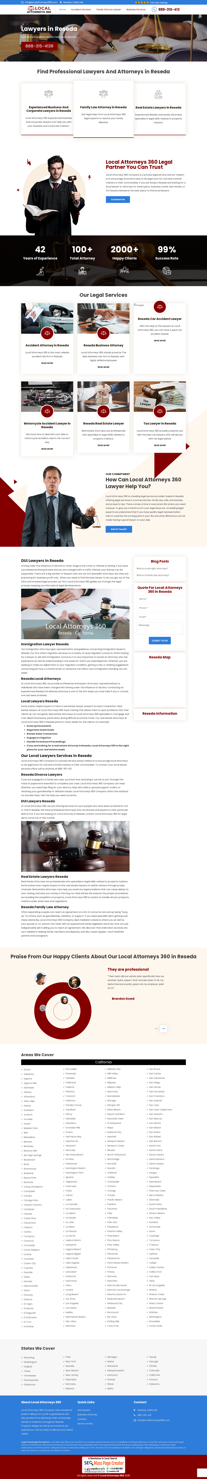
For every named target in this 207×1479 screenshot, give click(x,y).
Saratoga (154, 1168)
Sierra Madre (156, 1195)
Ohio (68, 1357)
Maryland (112, 1366)
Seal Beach (155, 1181)
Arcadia (28, 1119)
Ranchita (112, 1280)
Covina (27, 1254)
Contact (82, 1419)
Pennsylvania (31, 1380)
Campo (28, 1195)
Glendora (71, 1123)
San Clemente (157, 1078)
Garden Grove (74, 1105)
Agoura (28, 1078)
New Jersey (72, 1375)
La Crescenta (73, 1208)
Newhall (111, 1136)
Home (62, 9)
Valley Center (156, 1267)
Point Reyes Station (118, 1262)
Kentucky (112, 1375)
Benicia (28, 1141)
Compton (29, 1236)
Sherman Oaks (157, 1190)
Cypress (28, 1267)
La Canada (71, 1204)
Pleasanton (113, 1258)
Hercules (70, 1150)
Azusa (27, 1123)
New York (71, 1361)
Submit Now (160, 640)
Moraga (111, 1100)
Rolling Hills (113, 1321)
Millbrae (111, 1078)
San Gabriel (155, 1100)
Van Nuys (154, 1276)
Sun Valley (154, 1217)
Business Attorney (87, 1414)
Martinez (70, 1325)
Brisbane (29, 1173)
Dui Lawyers (83, 1410)
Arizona (153, 1379)
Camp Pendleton (33, 1186)
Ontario (111, 1186)
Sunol (152, 1231)
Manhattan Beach (76, 1316)
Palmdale (112, 1217)
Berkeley (29, 1146)
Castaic (28, 1213)
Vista (152, 1280)
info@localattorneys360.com (41, 2)
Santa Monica (156, 1159)
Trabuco (154, 1244)
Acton (27, 1069)
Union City (154, 1249)
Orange (111, 1190)
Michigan (112, 1357)
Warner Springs (157, 1298)
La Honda (71, 1217)
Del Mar (28, 1281)
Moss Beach (114, 1109)
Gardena (70, 1109)
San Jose (154, 1105)
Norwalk (111, 1163)
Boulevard (29, 1159)
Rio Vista (112, 1316)
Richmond (112, 1312)
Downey (28, 1295)
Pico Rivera (113, 1240)
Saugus (153, 1172)
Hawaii (152, 1357)
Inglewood (71, 1181)
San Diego (154, 1082)
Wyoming (29, 1357)
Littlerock (71, 1276)
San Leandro (156, 1114)
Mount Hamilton (116, 1114)
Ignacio (70, 1177)
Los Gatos (71, 1307)
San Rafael (155, 1136)
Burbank (28, 1182)
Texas (27, 1371)
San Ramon (155, 1141)
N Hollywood (114, 1123)
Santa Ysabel (156, 1163)
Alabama (154, 1384)
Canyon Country (33, 1204)
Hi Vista (70, 1159)
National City (114, 1132)
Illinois (110, 1384)
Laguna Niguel (73, 1253)
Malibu (69, 1312)
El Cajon (28, 1304)
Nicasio (111, 1150)
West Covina (156, 1303)
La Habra (70, 1213)
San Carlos (155, 1073)
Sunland (153, 1222)
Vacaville (154, 1258)
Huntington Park (75, 1172)
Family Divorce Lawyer (108, 9)
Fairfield (70, 1078)
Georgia (153, 1361)
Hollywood (71, 1163)
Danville (28, 1272)
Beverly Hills (30, 1150)
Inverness (71, 1186)
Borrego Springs (33, 1155)
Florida (153, 1366)
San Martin (155, 1123)
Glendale (71, 1118)
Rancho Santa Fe (116, 1294)
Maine (110, 1361)
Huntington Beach (75, 1168)
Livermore (71, 1280)
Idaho (110, 1388)
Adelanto (29, 1074)
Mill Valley (112, 1073)
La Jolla (70, 1222)
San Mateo (155, 1127)
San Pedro (154, 1132)
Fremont (70, 1096)
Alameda (29, 1087)
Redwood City (115, 1303)
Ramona (112, 1276)
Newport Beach (116, 1141)
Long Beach (72, 1294)
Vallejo (152, 1262)
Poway (111, 1271)
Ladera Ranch (73, 1240)
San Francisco (157, 1096)
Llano (68, 1285)
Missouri (70, 1388)
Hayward (70, 1145)
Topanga (154, 1235)
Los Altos (70, 1298)
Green (69, 1132)
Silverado (154, 1199)
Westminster (156, 1307)
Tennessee (30, 1375)
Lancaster (71, 1271)
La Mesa (70, 1226)
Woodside (154, 1321)
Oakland (112, 1172)
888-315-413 (169, 10)
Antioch (28, 1114)
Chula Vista (30, 1218)
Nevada (70, 1366)
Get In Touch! (119, 529)
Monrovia (112, 1091)
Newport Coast (115, 1145)
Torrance (154, 1240)
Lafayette (71, 1244)
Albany (28, 1092)
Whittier (153, 1312)
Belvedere (29, 1137)
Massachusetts (115, 1370)
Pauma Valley (114, 1231)
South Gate (155, 1204)
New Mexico (72, 1370)
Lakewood (71, 1267)
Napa (110, 1127)
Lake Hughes (72, 1262)
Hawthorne (72, 1141)
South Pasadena (158, 1208)
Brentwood (30, 1168)
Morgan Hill (113, 1105)
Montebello (113, 1096)
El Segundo (30, 1313)
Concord (29, 1240)
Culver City (30, 1263)
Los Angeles (72, 1303)
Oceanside (113, 1181)
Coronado (29, 1245)
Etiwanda (71, 1073)
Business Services (136, 9)
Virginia (28, 1366)
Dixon (27, 1290)
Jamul (69, 1195)
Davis (27, 1276)
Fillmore (70, 1091)
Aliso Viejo (29, 1101)
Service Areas (85, 1423)
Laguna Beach (73, 1249)
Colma (27, 1231)
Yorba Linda (155, 1325)
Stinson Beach (157, 1213)
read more (47, 363)
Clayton (28, 1227)
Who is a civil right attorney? (152, 568)
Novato (111, 1168)
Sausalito (154, 1177)
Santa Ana (155, 1145)
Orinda (111, 1195)
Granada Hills (73, 1127)
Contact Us (118, 199)
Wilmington (155, 1316)
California (154, 1375)
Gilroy (69, 1114)
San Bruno (154, 1069)
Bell (26, 1132)
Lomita (69, 1289)
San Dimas (155, 1087)
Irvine (69, 1190)
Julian (69, 1199)
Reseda (111, 1307)
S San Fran (113, 1325)
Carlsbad (29, 1209)
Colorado (154, 1370)
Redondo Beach (116, 1298)
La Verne (70, 1235)
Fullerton (70, 1100)
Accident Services (81, 9)
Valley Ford (155, 1271)
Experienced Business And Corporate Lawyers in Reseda (48, 109)
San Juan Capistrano (160, 1109)
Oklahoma (29, 1384)
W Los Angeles (157, 1285)
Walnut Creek (156, 1294)
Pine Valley (113, 1244)
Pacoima (112, 1208)
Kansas (111, 1379)
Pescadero (113, 1235)
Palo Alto (112, 1222)
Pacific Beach (114, 1199)
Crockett (29, 1258)
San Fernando (156, 1091)
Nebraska (71, 1379)
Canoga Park (31, 1200)
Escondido (71, 1069)
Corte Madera (31, 1249)
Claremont (30, 1222)
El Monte (28, 1308)
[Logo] (39, 10)
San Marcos (155, 1118)
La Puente (71, 1231)
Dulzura (28, 1299)
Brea (26, 1164)
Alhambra (29, 1096)
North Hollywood (116, 1154)
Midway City (114, 1069)
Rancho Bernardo (117, 1285)
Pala (109, 1213)
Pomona (112, 1267)
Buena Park (30, 1177)
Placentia (112, 1253)
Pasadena (112, 1226)
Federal (70, 1087)
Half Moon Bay (73, 1136)
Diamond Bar (31, 1286)
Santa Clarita (156, 1154)
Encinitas (29, 1326)
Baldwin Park (31, 1128)
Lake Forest (72, 1258)
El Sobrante (30, 1317)
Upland (153, 1253)
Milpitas (111, 1082)
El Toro (27, 1322)
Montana (71, 1384)
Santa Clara (155, 1150)
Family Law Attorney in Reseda (103, 107)
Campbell (29, 1191)
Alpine (27, 1105)
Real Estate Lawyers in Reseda (158, 107)
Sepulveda (155, 1186)
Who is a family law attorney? (153, 575)
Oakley (111, 1177)
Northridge (113, 1159)
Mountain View (115, 1118)
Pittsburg (112, 1249)
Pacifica (111, 1204)
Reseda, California (73, 2)
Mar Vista (71, 1321)
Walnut (153, 1289)
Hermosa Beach (74, 1154)
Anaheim (29, 1110)
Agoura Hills (30, 1083)
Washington (30, 1362)
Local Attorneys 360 (112, 1475)
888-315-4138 (39, 46)
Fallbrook (71, 1082)
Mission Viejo (114, 1087)
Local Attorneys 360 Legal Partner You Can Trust (139, 164)
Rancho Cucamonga (118, 1289)
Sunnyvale (154, 1226)
